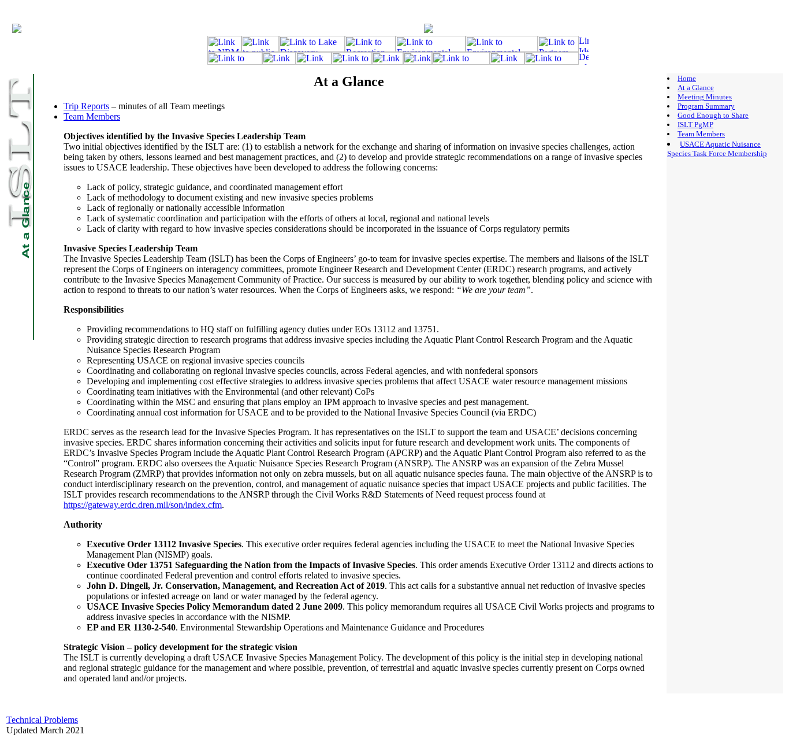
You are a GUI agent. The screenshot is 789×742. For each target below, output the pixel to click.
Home (687, 78)
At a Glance (696, 87)
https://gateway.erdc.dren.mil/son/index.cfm (143, 505)
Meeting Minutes (705, 96)
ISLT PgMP (695, 124)
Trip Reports (86, 106)
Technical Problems (42, 720)
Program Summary (706, 106)
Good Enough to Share (713, 115)
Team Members (92, 116)
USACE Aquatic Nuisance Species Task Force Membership (717, 149)
